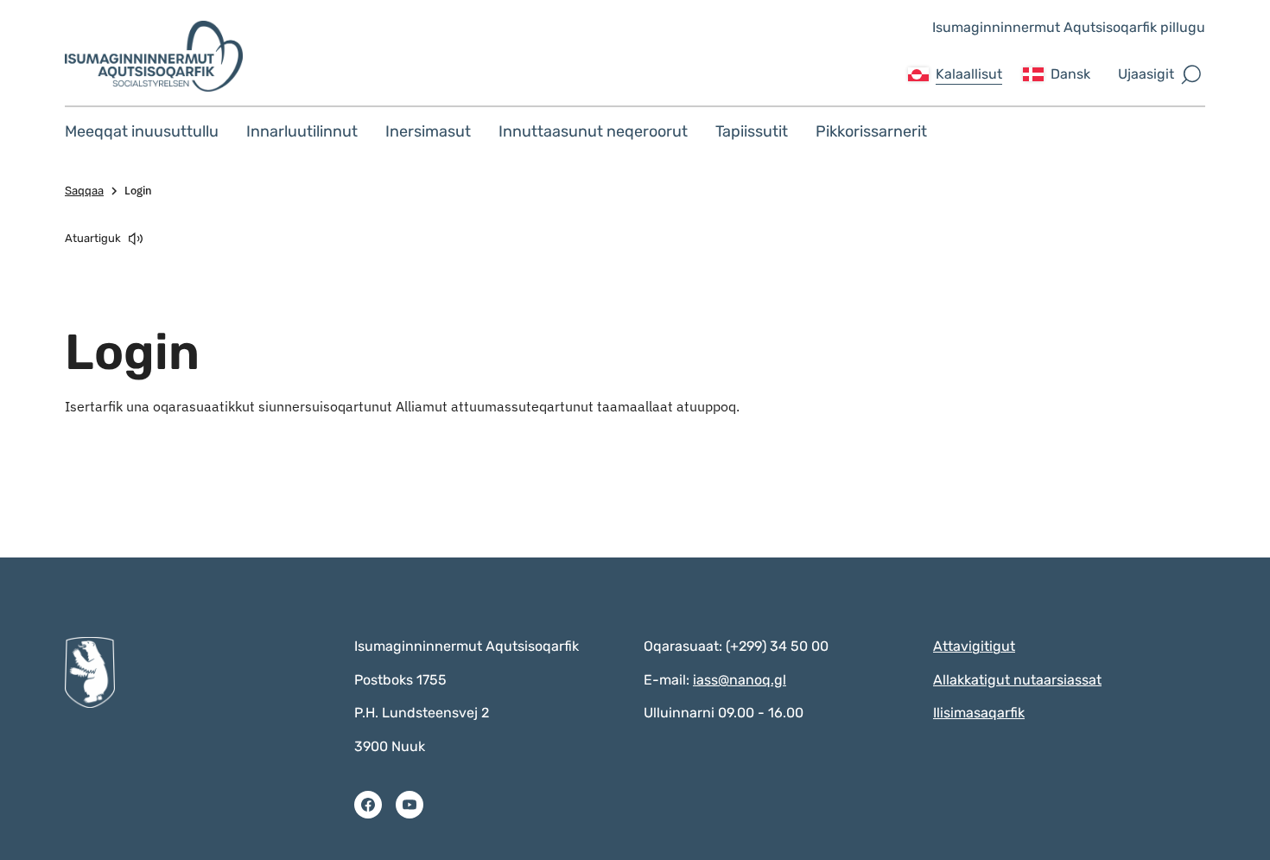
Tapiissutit (751, 131)
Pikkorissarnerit (871, 131)
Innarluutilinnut (302, 131)
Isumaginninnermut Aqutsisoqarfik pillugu (1068, 27)
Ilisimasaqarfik (979, 712)
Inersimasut (428, 131)
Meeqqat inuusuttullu (142, 131)
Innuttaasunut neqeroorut (593, 131)
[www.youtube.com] (409, 805)
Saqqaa (84, 190)
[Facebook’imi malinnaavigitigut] (368, 805)
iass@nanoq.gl (739, 680)
